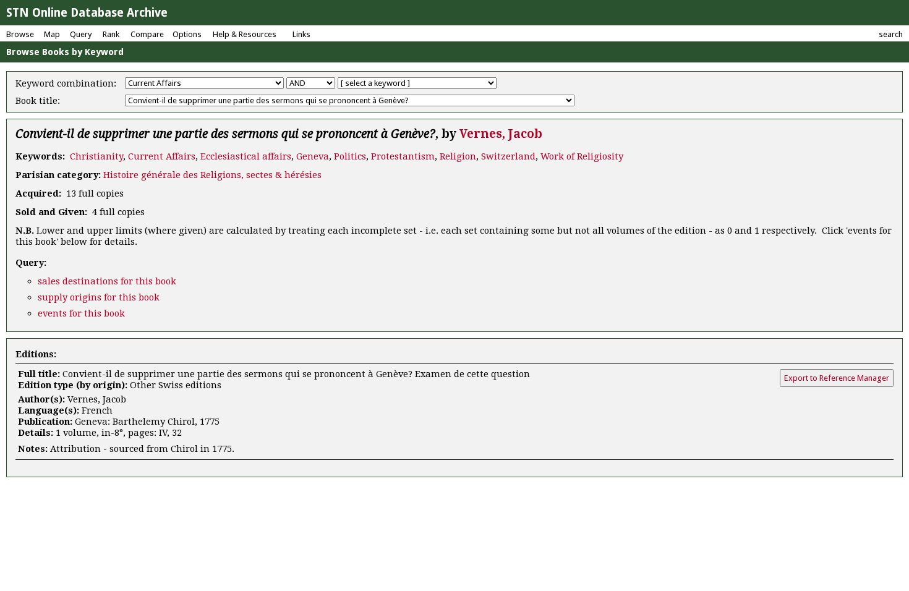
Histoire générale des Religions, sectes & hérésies (212, 175)
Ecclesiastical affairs (245, 156)
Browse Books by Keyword (65, 51)
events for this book (81, 313)
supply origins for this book (99, 297)
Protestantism (403, 156)
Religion (458, 156)
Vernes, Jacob (500, 134)
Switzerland (508, 156)
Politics (350, 156)
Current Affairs (161, 156)
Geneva (312, 156)
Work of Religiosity (581, 156)
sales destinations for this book (107, 281)
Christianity (96, 156)
